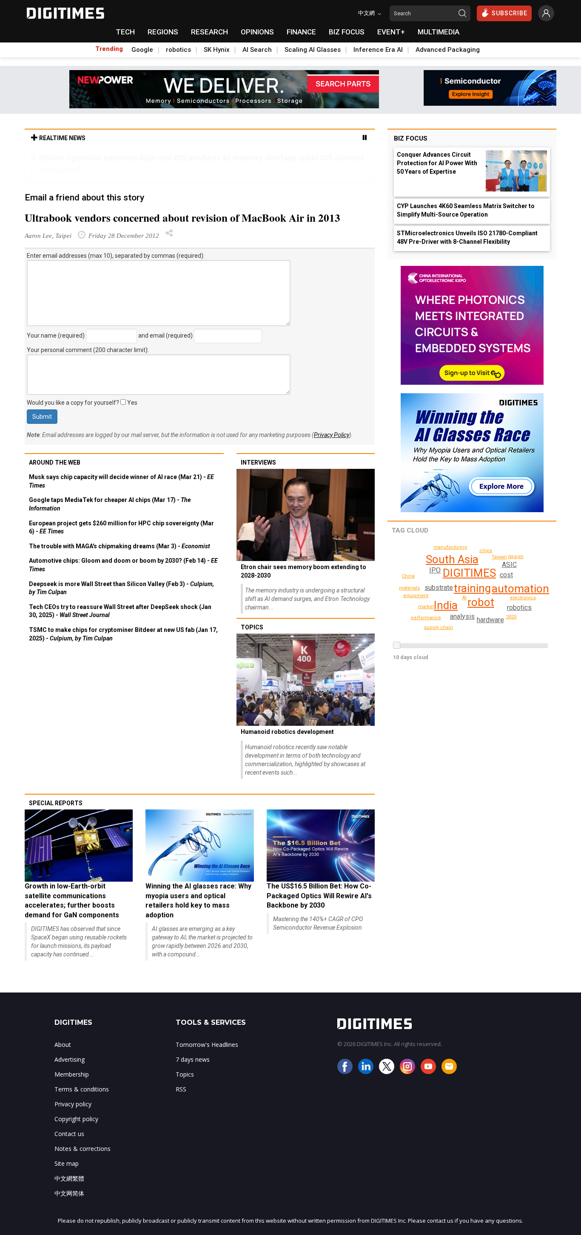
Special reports (56, 803)
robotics (178, 50)
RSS (181, 1089)
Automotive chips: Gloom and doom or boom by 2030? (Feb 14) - (123, 564)
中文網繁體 (69, 1178)
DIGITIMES (469, 573)
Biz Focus (410, 138)
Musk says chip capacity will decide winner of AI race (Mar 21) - (121, 481)
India (446, 605)
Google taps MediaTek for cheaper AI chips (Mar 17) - (110, 504)
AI (464, 598)
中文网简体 (69, 1193)
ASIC (509, 565)
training (472, 588)
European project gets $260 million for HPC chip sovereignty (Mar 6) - (121, 527)
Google (142, 50)
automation (520, 588)
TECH (125, 32)
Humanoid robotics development (287, 731)
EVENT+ (391, 32)
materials (409, 588)
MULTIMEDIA (438, 32)
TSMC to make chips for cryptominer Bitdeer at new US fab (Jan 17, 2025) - (123, 634)
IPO (435, 570)
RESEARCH (209, 32)
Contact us (69, 1134)
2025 (511, 617)
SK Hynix (217, 50)
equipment (415, 595)
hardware (490, 620)
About (62, 1044)
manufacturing (450, 547)
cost (506, 575)
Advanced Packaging (448, 50)
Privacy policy (72, 1104)
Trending (109, 48)
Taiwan (499, 557)
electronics (523, 598)
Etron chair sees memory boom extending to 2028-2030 (303, 571)
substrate (438, 588)
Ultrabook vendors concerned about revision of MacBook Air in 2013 (182, 218)
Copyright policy (76, 1119)
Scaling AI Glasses (313, 50)
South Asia (452, 559)
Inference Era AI (378, 50)
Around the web (54, 462)
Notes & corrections (82, 1149)
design (516, 556)
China (408, 576)
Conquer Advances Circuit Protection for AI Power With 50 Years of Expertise (437, 163)
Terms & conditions (81, 1089)
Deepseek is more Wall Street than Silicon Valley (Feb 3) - (121, 588)
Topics (252, 627)
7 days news (193, 1059)
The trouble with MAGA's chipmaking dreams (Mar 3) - (119, 546)
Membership (71, 1074)
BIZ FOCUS (347, 32)
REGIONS (163, 32)
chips (485, 550)
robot (480, 602)
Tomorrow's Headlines (207, 1044)
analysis (462, 616)
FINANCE (301, 32)
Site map (66, 1163)
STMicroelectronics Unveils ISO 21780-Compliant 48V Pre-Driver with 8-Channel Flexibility (467, 237)
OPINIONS (257, 32)
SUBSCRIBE (509, 13)
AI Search (257, 50)
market (426, 606)
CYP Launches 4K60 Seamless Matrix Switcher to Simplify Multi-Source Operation (466, 210)
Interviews (258, 462)
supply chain (438, 627)
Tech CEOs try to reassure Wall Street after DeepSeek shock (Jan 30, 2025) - (120, 611)
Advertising (69, 1059)
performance (426, 617)
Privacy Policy (331, 434)
